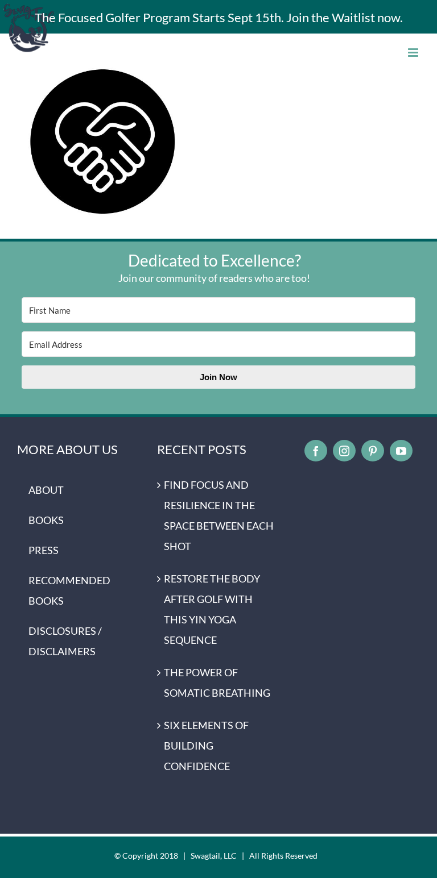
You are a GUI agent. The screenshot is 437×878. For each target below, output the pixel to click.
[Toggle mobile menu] (414, 53)
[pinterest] (372, 450)
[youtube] (401, 450)
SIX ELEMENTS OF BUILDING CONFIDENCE (206, 745)
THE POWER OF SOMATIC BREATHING (217, 682)
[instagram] (344, 450)
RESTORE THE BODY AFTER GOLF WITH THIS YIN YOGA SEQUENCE (212, 609)
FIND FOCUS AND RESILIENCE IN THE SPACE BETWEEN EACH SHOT (219, 515)
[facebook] (315, 450)
